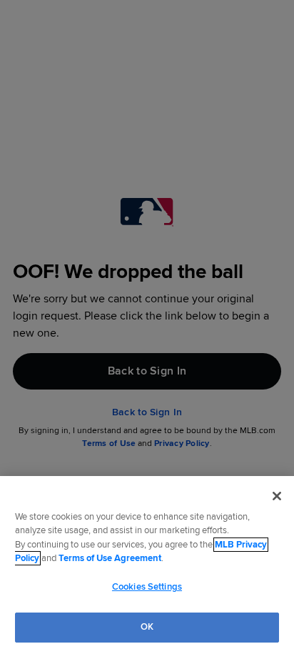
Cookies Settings (147, 587)
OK (147, 627)
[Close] (277, 496)
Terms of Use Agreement (110, 558)
